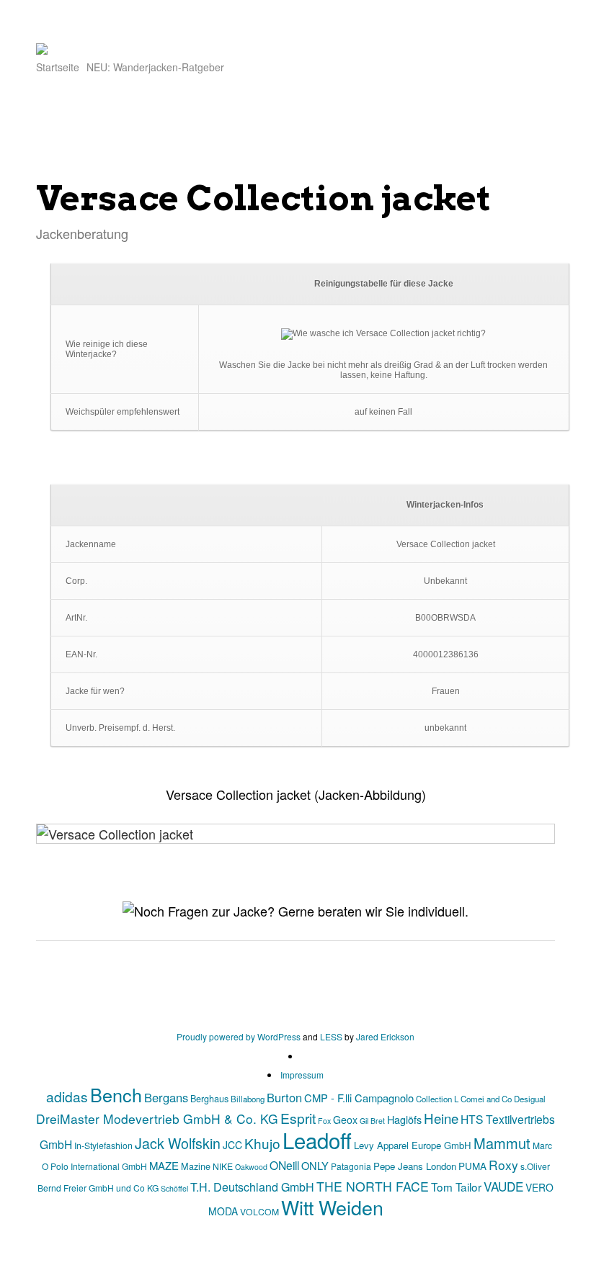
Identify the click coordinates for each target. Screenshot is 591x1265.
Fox (324, 1120)
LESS (331, 1036)
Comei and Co (486, 1098)
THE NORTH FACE (372, 1186)
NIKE (223, 1166)
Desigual (530, 1098)
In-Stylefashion (103, 1145)
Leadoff (317, 1140)
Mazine (195, 1166)
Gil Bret (372, 1120)
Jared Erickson (385, 1036)
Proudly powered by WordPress (239, 1036)
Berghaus (209, 1098)
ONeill (284, 1165)
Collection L (437, 1098)
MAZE (164, 1165)
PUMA (472, 1165)
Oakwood (251, 1166)
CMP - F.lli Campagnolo (359, 1097)
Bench (116, 1094)
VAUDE (503, 1186)
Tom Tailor (456, 1186)
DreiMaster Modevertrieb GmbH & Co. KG (157, 1118)
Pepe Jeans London (414, 1166)
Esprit (298, 1117)
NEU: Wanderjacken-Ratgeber (155, 67)
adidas (67, 1096)
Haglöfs (404, 1119)
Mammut (502, 1143)
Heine (441, 1117)
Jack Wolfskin (178, 1143)
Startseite (57, 67)
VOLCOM (259, 1211)
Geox (345, 1119)
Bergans (166, 1097)
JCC (232, 1145)
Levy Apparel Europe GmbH (412, 1145)
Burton (284, 1097)
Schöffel (174, 1188)
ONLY (315, 1165)
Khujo (262, 1143)
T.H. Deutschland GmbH (252, 1187)
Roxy (503, 1165)
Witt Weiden (332, 1207)
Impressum (302, 1074)
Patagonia (351, 1166)
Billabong (248, 1098)
